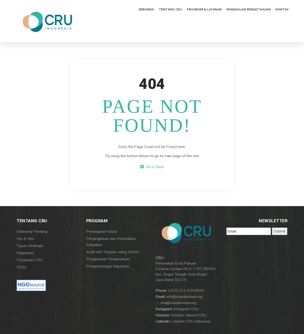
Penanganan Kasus (101, 231)
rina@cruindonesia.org (178, 302)
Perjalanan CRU (30, 260)
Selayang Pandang (32, 231)
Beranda (146, 9)
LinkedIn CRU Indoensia (190, 321)
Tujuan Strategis (30, 245)
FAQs (21, 267)
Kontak (282, 9)
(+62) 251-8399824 (186, 290)
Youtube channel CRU (188, 315)
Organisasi (25, 253)
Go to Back (154, 166)
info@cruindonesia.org (184, 296)
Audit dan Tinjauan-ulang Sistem (112, 252)
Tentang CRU (170, 9)
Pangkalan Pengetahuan (249, 9)
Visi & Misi (25, 238)
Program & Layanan (204, 9)
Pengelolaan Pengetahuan (108, 259)
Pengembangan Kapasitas (107, 266)
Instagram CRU (186, 309)
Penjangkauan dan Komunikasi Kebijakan (111, 241)
